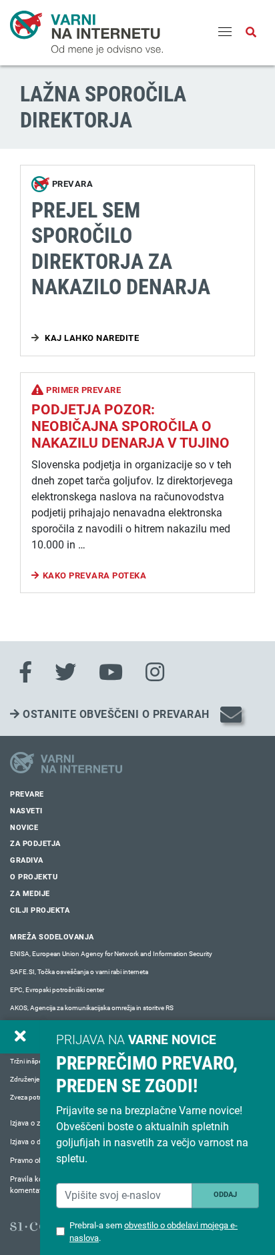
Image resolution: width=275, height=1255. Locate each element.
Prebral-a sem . (153, 1231)
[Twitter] (65, 672)
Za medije (30, 893)
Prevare (27, 794)
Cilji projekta (39, 910)
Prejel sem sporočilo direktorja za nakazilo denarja (120, 248)
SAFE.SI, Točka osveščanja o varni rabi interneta (79, 971)
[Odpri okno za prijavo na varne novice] (20, 1037)
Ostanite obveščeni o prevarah (115, 714)
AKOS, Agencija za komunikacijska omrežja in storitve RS (92, 1007)
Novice (24, 827)
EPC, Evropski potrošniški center (57, 989)
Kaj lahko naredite (91, 338)
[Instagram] (155, 672)
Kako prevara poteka (95, 575)
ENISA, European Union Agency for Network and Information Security (111, 953)
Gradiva (26, 860)
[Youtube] (110, 672)
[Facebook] (25, 672)
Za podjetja (35, 843)
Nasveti (26, 811)
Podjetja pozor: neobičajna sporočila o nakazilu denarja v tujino (130, 426)
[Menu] (225, 33)
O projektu (33, 877)
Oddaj (225, 1194)
